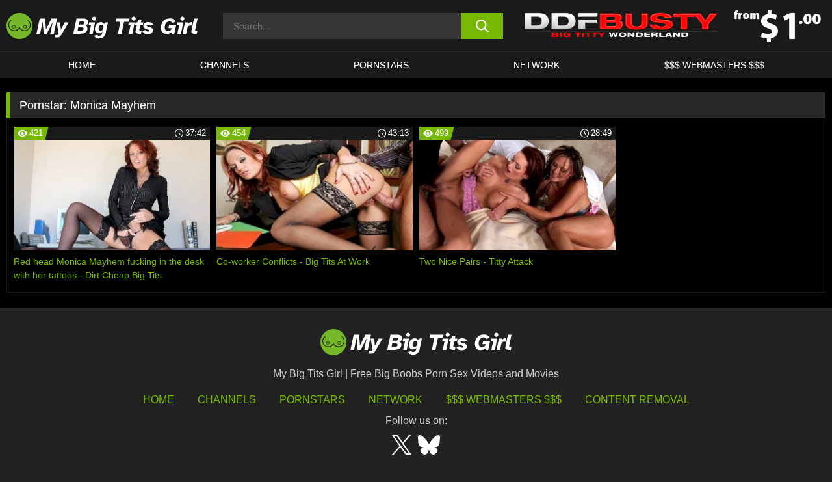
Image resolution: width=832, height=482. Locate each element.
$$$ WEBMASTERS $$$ (714, 65)
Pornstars (381, 65)
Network (537, 65)
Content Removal (637, 399)
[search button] (483, 26)
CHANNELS (224, 65)
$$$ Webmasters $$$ (504, 399)
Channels (227, 399)
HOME (82, 65)
